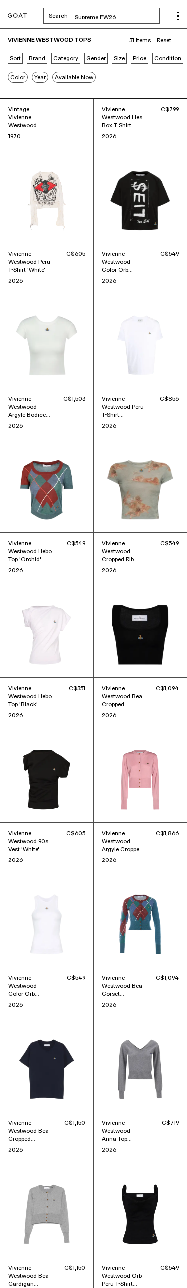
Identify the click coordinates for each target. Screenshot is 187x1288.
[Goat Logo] (17, 16)
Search (104, 16)
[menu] (178, 16)
